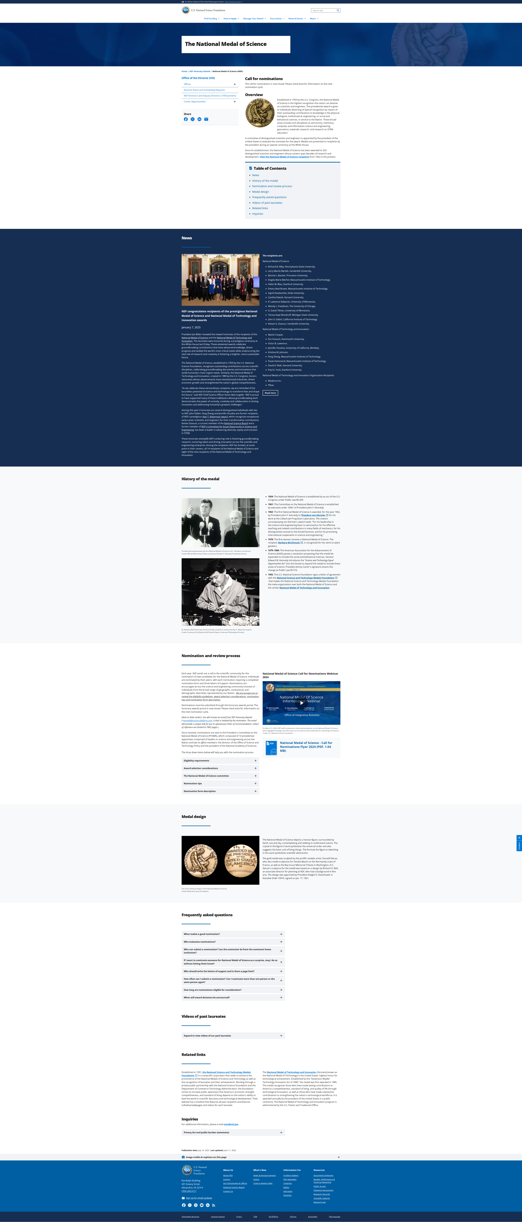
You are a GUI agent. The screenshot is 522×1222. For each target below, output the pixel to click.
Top (516, 1140)
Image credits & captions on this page (206, 1157)
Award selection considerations (201, 768)
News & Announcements (264, 1175)
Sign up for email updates (199, 1197)
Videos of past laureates (267, 203)
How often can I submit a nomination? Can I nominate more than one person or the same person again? (229, 980)
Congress (287, 1183)
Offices (187, 84)
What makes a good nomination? (202, 934)
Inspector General (218, 1216)
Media (286, 1187)
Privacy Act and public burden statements (206, 1132)
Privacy (239, 1216)
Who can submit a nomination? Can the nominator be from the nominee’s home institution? (227, 951)
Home (184, 71)
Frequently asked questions (269, 197)
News (255, 175)
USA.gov (293, 1216)
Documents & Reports (323, 1175)
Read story (270, 392)
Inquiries (257, 214)
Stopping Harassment (323, 1190)
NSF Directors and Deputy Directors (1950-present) (210, 95)
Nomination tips (193, 783)
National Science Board (233, 1187)
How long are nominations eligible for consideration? (212, 989)
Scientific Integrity (322, 1198)
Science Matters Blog (262, 1183)
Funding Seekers (291, 1175)
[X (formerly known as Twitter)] (190, 1205)
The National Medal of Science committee (206, 775)
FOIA (255, 1216)
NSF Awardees (289, 1179)
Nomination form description (200, 791)
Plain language (334, 1216)
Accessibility (312, 1216)
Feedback (519, 846)
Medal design (260, 192)
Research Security (322, 1194)
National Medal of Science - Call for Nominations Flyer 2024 (306, 747)
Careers (226, 1179)
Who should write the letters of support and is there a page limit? (219, 971)
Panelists (287, 1195)
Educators (288, 1191)
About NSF (228, 1175)
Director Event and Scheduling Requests (204, 89)
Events (256, 1179)
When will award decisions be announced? (207, 997)
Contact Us (228, 1191)
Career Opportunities (195, 101)
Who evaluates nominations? (200, 941)
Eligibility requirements (196, 760)
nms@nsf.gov (231, 1124)
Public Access (320, 1186)
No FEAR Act (273, 1216)
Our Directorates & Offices (235, 1183)
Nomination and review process (272, 186)
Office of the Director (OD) (198, 78)
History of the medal (265, 181)
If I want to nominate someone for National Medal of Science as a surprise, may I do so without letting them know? (230, 962)
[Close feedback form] (519, 838)
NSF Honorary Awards (199, 71)
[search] (338, 10)
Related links (260, 208)
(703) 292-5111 (189, 1191)
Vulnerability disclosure (190, 1216)
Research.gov (320, 1202)
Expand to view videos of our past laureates (207, 1035)
